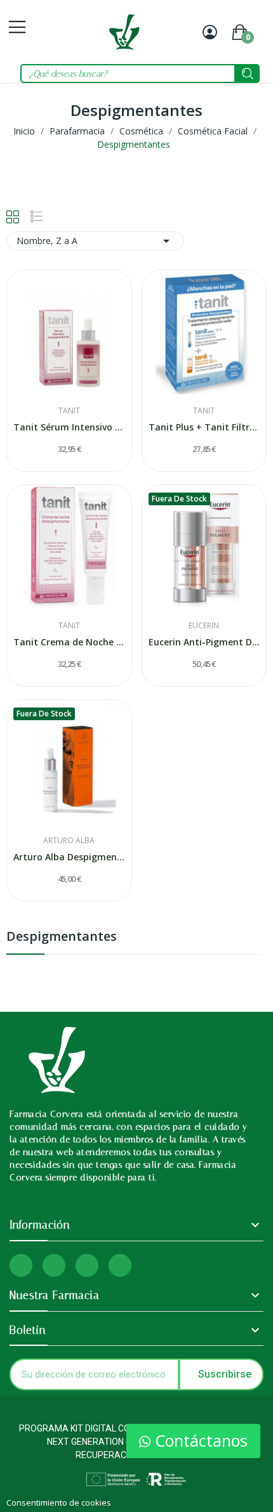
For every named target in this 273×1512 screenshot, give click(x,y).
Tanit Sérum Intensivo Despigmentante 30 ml (69, 427)
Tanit (69, 411)
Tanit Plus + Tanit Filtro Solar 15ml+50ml (204, 427)
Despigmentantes (61, 937)
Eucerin (204, 626)
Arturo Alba (69, 840)
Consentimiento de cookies (58, 1502)
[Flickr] (120, 1265)
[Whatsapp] (87, 1265)
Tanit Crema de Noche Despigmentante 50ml (69, 642)
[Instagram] (21, 1265)
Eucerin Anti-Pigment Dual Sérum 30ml (204, 642)
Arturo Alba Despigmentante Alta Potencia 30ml (69, 857)
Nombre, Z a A (95, 241)
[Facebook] (54, 1265)
